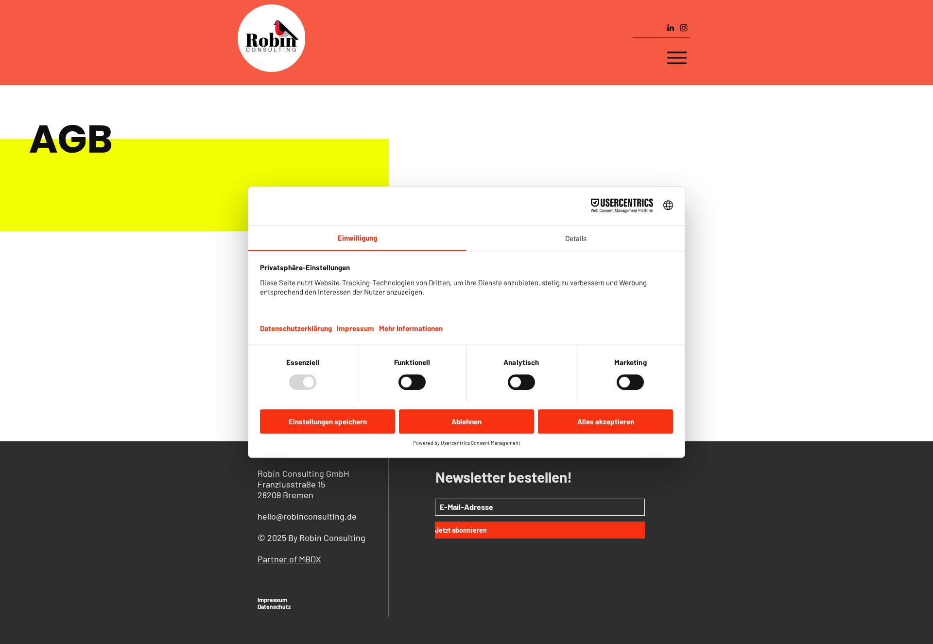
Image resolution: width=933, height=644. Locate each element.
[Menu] (677, 57)
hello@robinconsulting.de (307, 516)
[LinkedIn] (670, 28)
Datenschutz (274, 606)
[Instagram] (684, 28)
